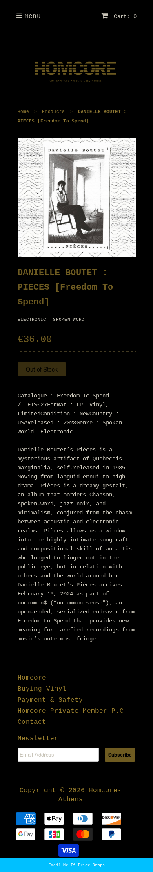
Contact (32, 722)
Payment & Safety (50, 700)
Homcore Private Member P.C (71, 711)
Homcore (32, 678)
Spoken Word (68, 319)
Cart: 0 (124, 16)
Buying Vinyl (42, 689)
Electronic (32, 319)
